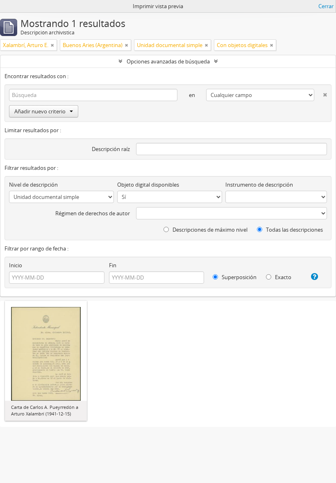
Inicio (15, 265)
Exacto (282, 277)
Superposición (238, 277)
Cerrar (326, 6)
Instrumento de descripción (259, 184)
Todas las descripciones (294, 229)
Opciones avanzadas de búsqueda (168, 61)
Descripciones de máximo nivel (209, 229)
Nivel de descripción (33, 184)
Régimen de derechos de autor (92, 213)
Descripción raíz (111, 149)
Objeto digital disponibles (148, 184)
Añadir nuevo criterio (40, 111)
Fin (112, 265)
